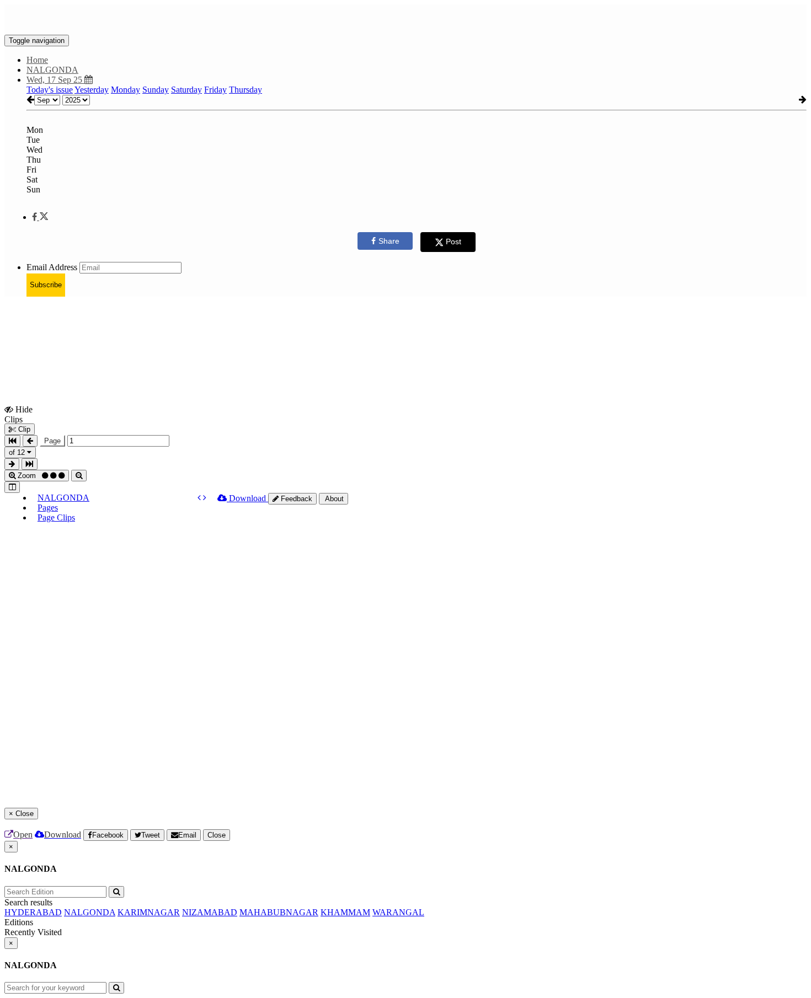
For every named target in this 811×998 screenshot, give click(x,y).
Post (453, 241)
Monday (125, 89)
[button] (40, 217)
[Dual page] (12, 487)
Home (37, 60)
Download (247, 498)
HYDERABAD (33, 912)
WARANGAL (398, 912)
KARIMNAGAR (149, 912)
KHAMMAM (345, 912)
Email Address (51, 267)
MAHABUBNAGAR (278, 912)
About (333, 499)
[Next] (204, 497)
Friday (215, 89)
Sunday (155, 89)
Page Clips (56, 517)
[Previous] (200, 497)
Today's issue (49, 89)
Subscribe (46, 285)
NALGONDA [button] (52, 69)
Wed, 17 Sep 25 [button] (55, 79)
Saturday (186, 89)
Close (216, 835)
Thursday (245, 89)
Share (388, 241)
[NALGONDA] (405, 18)
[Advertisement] (205, 330)
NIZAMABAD (209, 912)
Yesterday (91, 89)
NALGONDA (63, 497)
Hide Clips (18, 414)
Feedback (295, 499)
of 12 (18, 452)
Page (52, 441)
